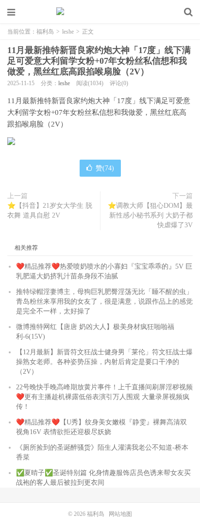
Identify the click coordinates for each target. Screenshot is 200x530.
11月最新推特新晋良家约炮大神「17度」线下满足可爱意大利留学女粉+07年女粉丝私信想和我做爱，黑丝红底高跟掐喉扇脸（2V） (99, 60)
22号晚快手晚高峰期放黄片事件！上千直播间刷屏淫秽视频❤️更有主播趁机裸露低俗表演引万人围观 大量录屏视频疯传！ (104, 397)
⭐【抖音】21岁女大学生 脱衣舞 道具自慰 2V (49, 210)
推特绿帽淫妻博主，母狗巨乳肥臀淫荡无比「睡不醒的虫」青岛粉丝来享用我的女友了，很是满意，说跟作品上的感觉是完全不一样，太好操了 (104, 301)
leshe (68, 31)
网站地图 (120, 514)
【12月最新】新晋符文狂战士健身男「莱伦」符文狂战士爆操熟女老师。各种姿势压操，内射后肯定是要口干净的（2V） (104, 361)
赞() (105, 168)
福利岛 (100, 12)
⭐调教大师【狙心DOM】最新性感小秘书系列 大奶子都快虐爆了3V (150, 215)
